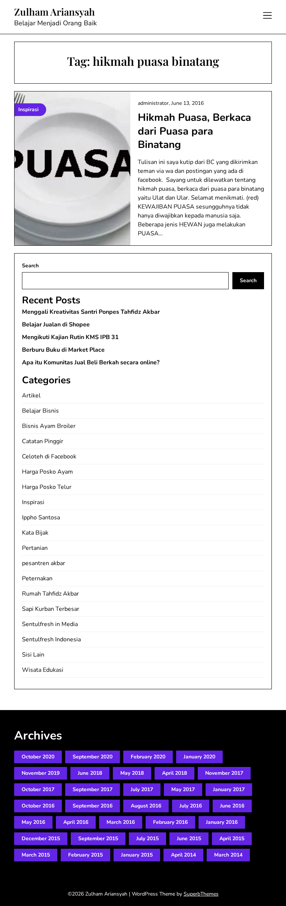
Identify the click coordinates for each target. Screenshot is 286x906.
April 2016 (75, 822)
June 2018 (90, 773)
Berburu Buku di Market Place (63, 350)
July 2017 (142, 789)
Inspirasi (33, 502)
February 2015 (85, 854)
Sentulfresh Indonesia (51, 639)
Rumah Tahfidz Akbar (50, 594)
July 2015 (147, 838)
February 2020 (148, 756)
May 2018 (132, 773)
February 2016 (170, 822)
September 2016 (92, 805)
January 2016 (222, 822)
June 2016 (232, 805)
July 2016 (190, 805)
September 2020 (92, 756)
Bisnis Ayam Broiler (49, 426)
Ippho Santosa (41, 517)
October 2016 (38, 805)
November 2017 (224, 773)
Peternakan (37, 578)
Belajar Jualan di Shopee (56, 324)
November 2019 (41, 773)
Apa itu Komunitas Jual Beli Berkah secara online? (90, 362)
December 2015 (41, 838)
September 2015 (98, 838)
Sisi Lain (33, 655)
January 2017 (229, 789)
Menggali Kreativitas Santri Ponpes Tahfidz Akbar (91, 312)
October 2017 (38, 789)
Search (30, 265)
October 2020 (38, 756)
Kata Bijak (35, 533)
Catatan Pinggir (42, 441)
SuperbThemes (201, 893)
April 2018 (174, 773)
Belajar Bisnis (40, 411)
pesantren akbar (43, 563)
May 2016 (33, 822)
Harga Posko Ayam (47, 472)
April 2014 (183, 854)
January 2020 (199, 756)
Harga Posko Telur (47, 487)
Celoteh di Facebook (49, 456)
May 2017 (183, 789)
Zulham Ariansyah (54, 12)
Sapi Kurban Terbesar (50, 609)
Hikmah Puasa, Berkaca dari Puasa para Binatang (194, 131)
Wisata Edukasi (42, 670)
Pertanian (35, 548)
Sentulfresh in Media (50, 624)
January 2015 (137, 854)
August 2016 (146, 805)
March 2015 (36, 854)
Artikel (31, 395)
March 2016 (121, 822)
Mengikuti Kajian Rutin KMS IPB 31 (70, 337)
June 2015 (189, 838)
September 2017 (92, 789)
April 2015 (231, 838)
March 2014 (228, 854)
